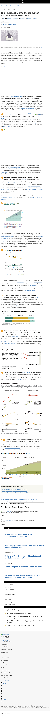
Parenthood (12, 501)
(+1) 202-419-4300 (4, 640)
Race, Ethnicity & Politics (31, 501)
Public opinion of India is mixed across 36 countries (20, 625)
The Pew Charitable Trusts (5, 708)
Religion (3, 655)
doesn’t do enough (20, 306)
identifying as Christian (16, 336)
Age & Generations (4, 499)
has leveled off (31, 119)
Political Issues (17, 501)
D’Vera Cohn (4, 24)
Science (2, 667)
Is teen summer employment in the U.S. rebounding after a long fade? (20, 535)
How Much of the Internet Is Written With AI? (19, 613)
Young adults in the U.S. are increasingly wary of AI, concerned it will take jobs (25, 621)
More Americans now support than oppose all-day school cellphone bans (24, 546)
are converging (33, 285)
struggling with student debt (34, 186)
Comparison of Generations (13, 499)
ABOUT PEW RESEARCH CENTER (7, 705)
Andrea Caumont (12, 24)
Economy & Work (4, 664)
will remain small (18, 379)
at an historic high (20, 282)
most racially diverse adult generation (11, 182)
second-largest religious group (10, 343)
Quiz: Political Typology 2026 (14, 610)
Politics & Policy (4, 644)
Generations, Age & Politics (32, 499)
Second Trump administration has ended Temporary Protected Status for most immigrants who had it (25, 617)
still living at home (5, 189)
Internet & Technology (6, 670)
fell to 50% (37, 297)
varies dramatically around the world (12, 448)
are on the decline (38, 282)
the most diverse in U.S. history (14, 167)
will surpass (23, 179)
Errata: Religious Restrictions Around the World (23, 567)
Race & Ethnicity (24, 501)
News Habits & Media (5, 672)
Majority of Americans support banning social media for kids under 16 (23, 557)
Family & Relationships (23, 499)
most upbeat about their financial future (34, 189)
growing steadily (6, 126)
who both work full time (30, 290)
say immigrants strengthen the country (26, 108)
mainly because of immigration (31, 123)
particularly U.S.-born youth (9, 168)
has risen (5, 241)
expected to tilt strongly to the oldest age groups (31, 444)
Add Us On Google (5, 21)
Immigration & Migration (5, 501)
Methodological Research (6, 675)
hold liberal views (4, 172)
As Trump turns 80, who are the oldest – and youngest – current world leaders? (22, 576)
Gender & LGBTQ (4, 660)
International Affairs (5, 646)
